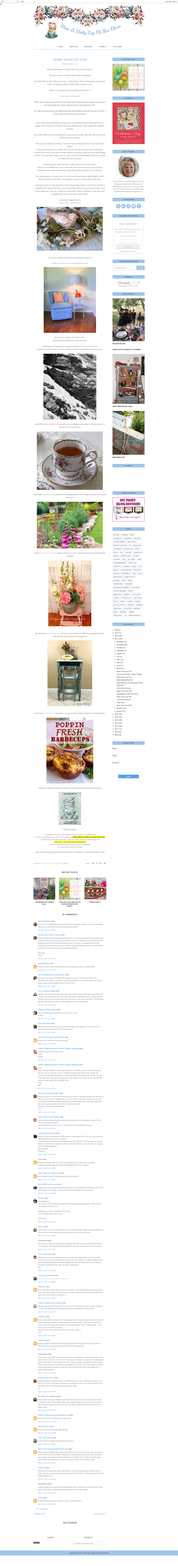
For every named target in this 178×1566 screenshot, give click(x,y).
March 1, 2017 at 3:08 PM (46, 930)
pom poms (136, 608)
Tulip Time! (121, 702)
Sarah (40, 1159)
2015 (116, 717)
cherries (126, 594)
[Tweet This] (93, 863)
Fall (121, 552)
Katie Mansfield (44, 1023)
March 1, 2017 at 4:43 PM (46, 1060)
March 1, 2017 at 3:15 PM (46, 959)
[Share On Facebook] (97, 863)
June (118, 659)
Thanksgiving (118, 584)
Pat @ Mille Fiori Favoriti (47, 1184)
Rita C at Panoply (44, 1254)
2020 (116, 630)
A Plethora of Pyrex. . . (124, 700)
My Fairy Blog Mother (103, 1553)
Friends (116, 556)
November (120, 645)
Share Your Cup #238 (124, 705)
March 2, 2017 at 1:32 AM (47, 1236)
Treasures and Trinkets (121, 587)
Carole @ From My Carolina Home (51, 1037)
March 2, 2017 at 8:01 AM (47, 1373)
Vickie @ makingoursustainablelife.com (53, 1415)
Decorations (128, 549)
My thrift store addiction (47, 1396)
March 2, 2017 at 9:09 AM (47, 1410)
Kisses (134, 566)
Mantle (115, 570)
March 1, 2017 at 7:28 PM (46, 1179)
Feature (128, 552)
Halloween (131, 559)
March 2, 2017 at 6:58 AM (47, 1335)
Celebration (117, 538)
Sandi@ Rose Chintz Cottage (49, 935)
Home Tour (132, 563)
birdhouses (117, 594)
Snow (123, 580)
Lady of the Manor (45, 1438)
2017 (116, 639)
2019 (116, 633)
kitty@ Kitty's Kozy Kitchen (48, 1117)
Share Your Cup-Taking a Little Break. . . (127, 349)
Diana (40, 1498)
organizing (117, 608)
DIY (130, 545)
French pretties (44, 1426)
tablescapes (117, 615)
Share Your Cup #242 (124, 671)
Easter (115, 552)
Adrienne (41, 1468)
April (118, 665)
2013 (116, 723)
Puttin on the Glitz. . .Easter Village (129, 674)
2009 (116, 735)
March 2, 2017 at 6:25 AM (47, 1312)
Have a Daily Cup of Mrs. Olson (83, 1553)
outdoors (127, 608)
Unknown (41, 1287)
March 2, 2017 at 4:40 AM (47, 1270)
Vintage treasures (119, 591)
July (118, 656)
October (119, 648)
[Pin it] (104, 863)
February (120, 708)
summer (131, 612)
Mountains (137, 570)
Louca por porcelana (46, 1275)
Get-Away (136, 556)
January (119, 711)
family (122, 601)
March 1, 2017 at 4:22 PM (46, 1044)
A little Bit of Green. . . (124, 688)
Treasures (128, 584)
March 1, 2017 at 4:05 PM (46, 1005)
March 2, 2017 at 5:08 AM (47, 1282)
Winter (130, 591)
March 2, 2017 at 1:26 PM (46, 1444)
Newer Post (40, 1514)
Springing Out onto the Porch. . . (128, 694)
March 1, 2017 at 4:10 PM (46, 1019)
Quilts (140, 573)
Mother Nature (126, 570)
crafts (115, 601)
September (120, 651)
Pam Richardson (44, 921)
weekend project (135, 615)
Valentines (135, 587)
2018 (116, 636)
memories (139, 605)
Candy (132, 535)
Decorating (117, 549)
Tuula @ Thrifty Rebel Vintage (49, 1303)
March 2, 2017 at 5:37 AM (47, 1298)
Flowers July (137, 552)
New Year (116, 573)
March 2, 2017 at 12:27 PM (47, 1422)
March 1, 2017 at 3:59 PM (46, 986)
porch (115, 612)
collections (136, 594)
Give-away (116, 559)
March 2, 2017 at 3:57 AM (47, 1249)
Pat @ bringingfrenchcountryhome (51, 975)
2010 (116, 732)
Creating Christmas (120, 545)
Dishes (137, 549)
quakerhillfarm (43, 963)
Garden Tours (126, 556)
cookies (116, 598)
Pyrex (134, 573)
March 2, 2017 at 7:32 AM (47, 1349)
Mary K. (41, 1227)
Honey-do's (117, 566)
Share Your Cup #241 (124, 677)
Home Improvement (119, 563)
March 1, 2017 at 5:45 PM (46, 1128)
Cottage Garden (119, 542)
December (120, 642)
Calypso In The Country (47, 1010)
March (119, 668)
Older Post (99, 1514)
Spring (130, 580)
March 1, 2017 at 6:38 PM (46, 1154)
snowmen (123, 612)
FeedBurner (132, 251)
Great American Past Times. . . (123, 406)
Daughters (137, 545)
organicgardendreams (46, 1133)
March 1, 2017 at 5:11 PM (46, 1112)
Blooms (116, 535)
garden (137, 601)
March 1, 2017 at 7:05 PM (46, 1168)
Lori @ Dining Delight (46, 991)
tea (125, 615)
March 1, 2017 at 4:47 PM (46, 1088)
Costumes (137, 538)
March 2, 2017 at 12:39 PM (47, 1433)
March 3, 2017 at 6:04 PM (46, 1493)
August (119, 654)
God (123, 559)
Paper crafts (126, 573)
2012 (116, 726)
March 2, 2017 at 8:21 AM (47, 1392)
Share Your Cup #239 (124, 697)
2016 (116, 714)
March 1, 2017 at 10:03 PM (47, 1193)
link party (130, 605)
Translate (135, 286)
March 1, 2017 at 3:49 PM (46, 970)
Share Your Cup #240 (124, 691)
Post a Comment (42, 1509)
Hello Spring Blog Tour (125, 680)
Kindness (127, 566)
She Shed (116, 580)
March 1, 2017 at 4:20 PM (46, 1032)
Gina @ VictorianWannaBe (48, 1093)
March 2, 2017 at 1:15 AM (47, 1222)
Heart (140, 559)
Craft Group (131, 542)
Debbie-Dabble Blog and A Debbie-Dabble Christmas (58, 1048)
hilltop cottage (119, 605)
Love (140, 566)
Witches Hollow (118, 344)
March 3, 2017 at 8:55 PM (46, 1504)
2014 (116, 720)
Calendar (124, 535)
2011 (116, 729)
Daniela (41, 1198)
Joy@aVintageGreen (46, 1378)
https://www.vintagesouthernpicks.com (53, 1449)
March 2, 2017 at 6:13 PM (46, 1463)
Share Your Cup (130, 577)
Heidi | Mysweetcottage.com (49, 1173)
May (118, 662)
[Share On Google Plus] (100, 863)
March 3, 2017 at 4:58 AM (47, 1479)
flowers (130, 601)
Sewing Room (117, 577)
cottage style (126, 598)
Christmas (127, 538)
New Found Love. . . (119, 457)
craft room (138, 598)
